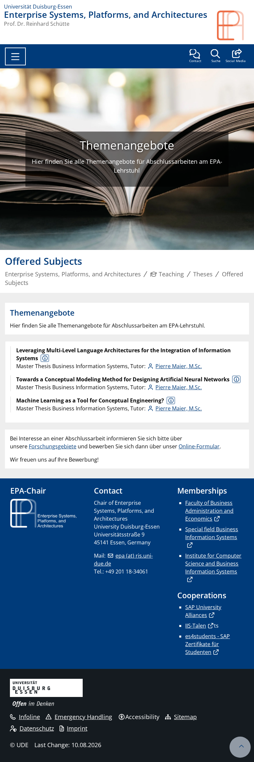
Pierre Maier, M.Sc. (178, 366)
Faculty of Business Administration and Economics (209, 510)
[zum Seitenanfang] (240, 747)
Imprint (77, 728)
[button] (236, 56)
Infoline (29, 717)
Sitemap (185, 717)
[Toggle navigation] (15, 56)
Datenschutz (37, 728)
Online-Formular (199, 446)
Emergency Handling (83, 717)
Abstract (45, 358)
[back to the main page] (233, 25)
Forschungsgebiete (52, 446)
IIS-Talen (195, 625)
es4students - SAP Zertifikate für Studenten (207, 644)
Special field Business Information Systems (211, 533)
